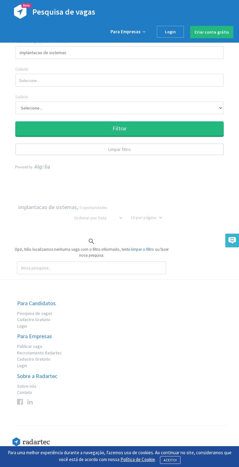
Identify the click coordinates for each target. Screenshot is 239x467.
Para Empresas (126, 32)
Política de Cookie (137, 459)
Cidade (21, 69)
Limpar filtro (119, 149)
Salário (21, 97)
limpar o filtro (142, 249)
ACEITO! (170, 460)
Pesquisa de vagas (34, 313)
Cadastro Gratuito (33, 319)
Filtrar (120, 128)
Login (170, 32)
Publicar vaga (29, 346)
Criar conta (211, 32)
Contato (24, 392)
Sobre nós (26, 386)
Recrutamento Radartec (39, 353)
